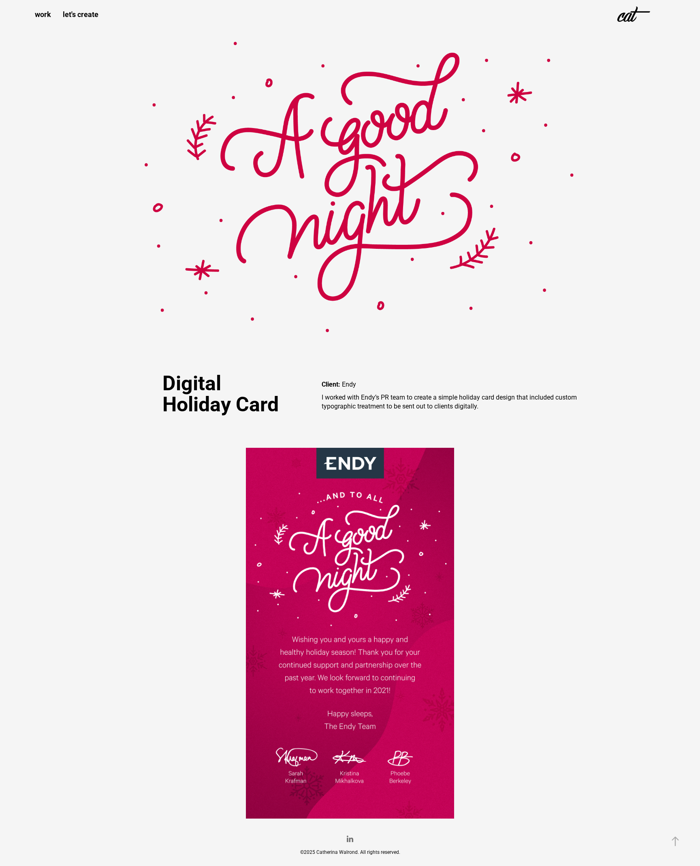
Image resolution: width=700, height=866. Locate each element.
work (43, 14)
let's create (80, 14)
